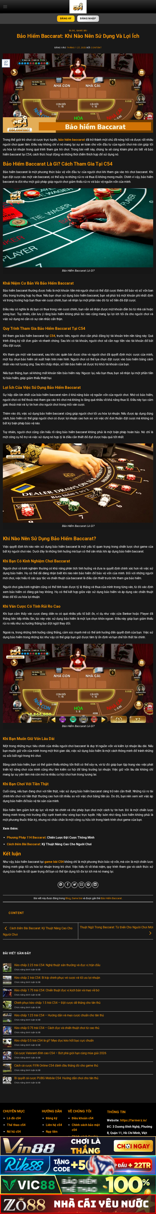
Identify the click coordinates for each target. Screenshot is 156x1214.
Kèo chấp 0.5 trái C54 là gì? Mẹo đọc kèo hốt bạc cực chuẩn (54, 1040)
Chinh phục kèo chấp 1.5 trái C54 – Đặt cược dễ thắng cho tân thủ (57, 1003)
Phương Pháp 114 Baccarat (26, 837)
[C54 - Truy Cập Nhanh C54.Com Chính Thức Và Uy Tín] (78, 6)
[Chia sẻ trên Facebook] (67, 885)
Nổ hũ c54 (14, 1131)
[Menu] (5, 6)
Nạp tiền (51, 1131)
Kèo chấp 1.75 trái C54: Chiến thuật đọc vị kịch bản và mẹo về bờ (57, 990)
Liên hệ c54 (54, 1125)
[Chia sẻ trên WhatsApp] (61, 885)
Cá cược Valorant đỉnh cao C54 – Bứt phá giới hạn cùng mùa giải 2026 (60, 1053)
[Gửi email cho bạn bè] (81, 885)
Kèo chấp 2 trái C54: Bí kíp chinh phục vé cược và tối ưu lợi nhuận (57, 977)
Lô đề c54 (14, 1118)
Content (96, 47)
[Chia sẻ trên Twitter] (74, 885)
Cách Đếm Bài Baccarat (23, 844)
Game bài (81, 30)
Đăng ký (51, 1118)
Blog (72, 30)
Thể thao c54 (16, 1125)
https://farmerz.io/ (133, 1120)
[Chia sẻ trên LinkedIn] (95, 885)
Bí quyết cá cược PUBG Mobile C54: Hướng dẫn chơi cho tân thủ (56, 1078)
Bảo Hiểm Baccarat (111, 898)
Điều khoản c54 (82, 1118)
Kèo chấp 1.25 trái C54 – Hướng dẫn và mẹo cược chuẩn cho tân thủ (59, 1015)
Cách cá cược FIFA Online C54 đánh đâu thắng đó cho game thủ (56, 1065)
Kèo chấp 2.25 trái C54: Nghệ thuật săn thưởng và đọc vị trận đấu (57, 965)
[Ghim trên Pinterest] (88, 885)
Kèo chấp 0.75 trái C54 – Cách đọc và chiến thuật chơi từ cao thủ (57, 1028)
